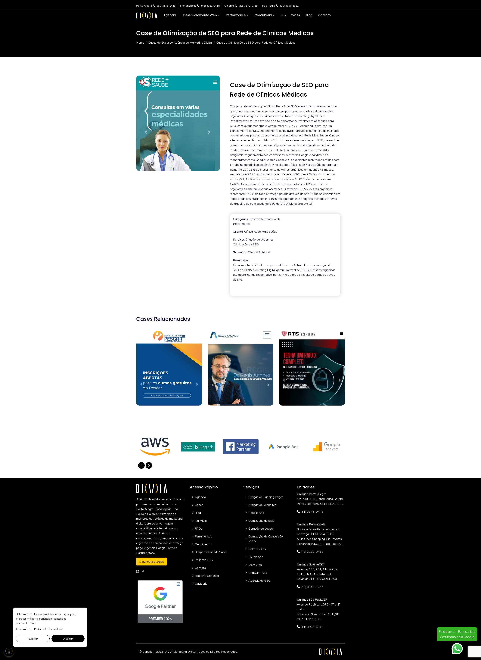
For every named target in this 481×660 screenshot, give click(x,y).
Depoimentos (204, 544)
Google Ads (256, 513)
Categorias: (241, 219)
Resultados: (241, 260)
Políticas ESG (204, 560)
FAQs (198, 528)
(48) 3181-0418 (210, 5)
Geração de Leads (260, 528)
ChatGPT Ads (257, 572)
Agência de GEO (259, 580)
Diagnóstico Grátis (151, 561)
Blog (198, 513)
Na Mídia (201, 520)
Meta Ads (255, 565)
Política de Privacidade (48, 629)
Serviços (239, 239)
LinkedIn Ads (257, 549)
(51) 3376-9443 (166, 5)
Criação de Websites (262, 505)
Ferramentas (203, 536)
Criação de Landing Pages (266, 497)
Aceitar (68, 638)
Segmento (240, 252)
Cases (199, 505)
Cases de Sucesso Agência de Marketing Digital (180, 42)
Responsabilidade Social (211, 552)
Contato (200, 568)
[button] (200, 15)
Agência (200, 497)
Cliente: (238, 231)
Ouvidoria (201, 583)
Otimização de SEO (261, 520)
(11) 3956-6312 (289, 5)
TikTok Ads (255, 557)
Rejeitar (33, 638)
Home (140, 42)
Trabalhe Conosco (207, 576)
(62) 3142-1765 (248, 5)
